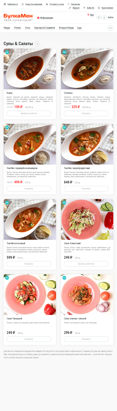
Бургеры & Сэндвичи (44, 27)
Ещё (79, 27)
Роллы (17, 27)
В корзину (86, 113)
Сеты (27, 27)
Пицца (7, 27)
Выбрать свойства (29, 113)
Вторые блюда (66, 27)
